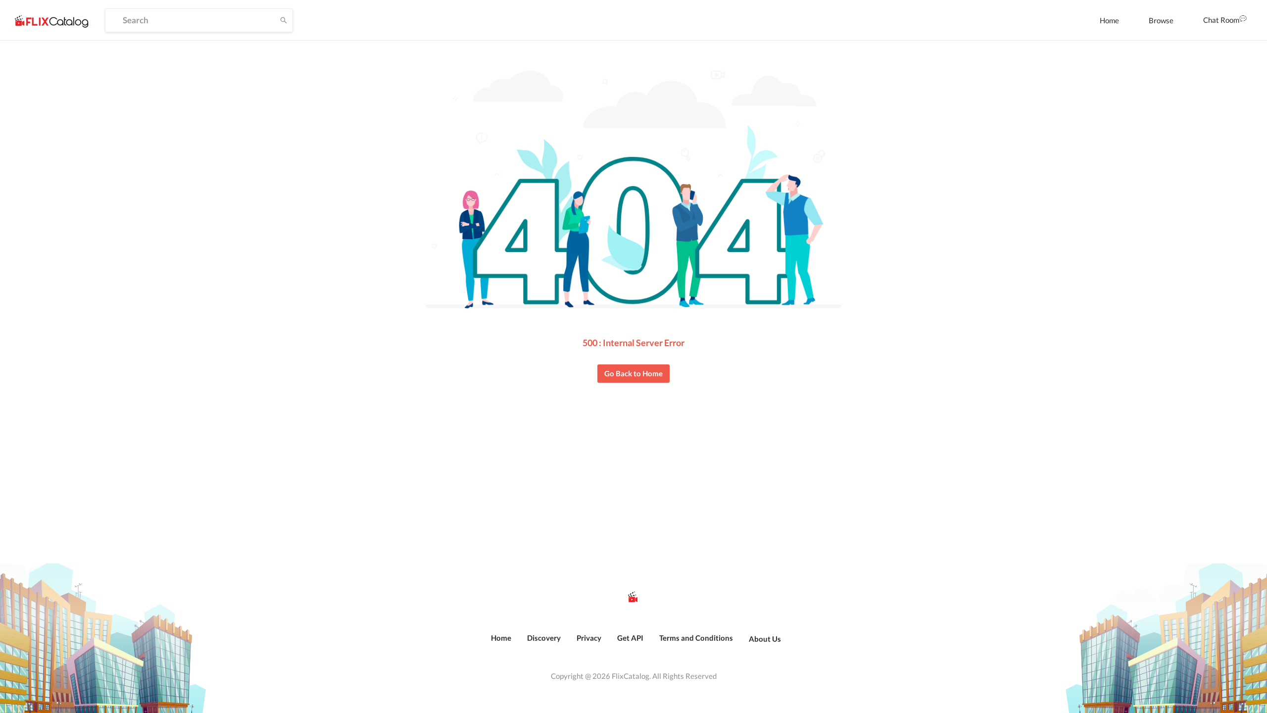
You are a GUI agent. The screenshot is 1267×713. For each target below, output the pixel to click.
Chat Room (1221, 19)
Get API (630, 637)
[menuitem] (1109, 20)
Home (1109, 20)
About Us (765, 638)
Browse (1161, 20)
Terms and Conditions (696, 637)
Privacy (589, 637)
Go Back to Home (633, 373)
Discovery (544, 637)
